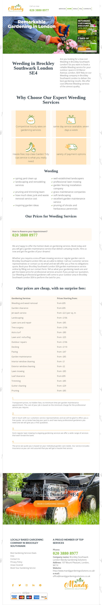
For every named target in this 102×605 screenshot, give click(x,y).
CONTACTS (87, 9)
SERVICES (62, 9)
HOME (69, 9)
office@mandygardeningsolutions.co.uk (71, 576)
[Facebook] (12, 585)
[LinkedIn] (33, 585)
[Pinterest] (40, 585)
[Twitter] (19, 585)
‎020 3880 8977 (25, 235)
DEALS (75, 9)
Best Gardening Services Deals (23, 553)
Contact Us (15, 559)
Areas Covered (16, 565)
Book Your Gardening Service (22, 568)
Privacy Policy (16, 562)
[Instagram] (26, 585)
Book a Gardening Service (51, 503)
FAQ (12, 556)
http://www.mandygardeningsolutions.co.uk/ (74, 570)
